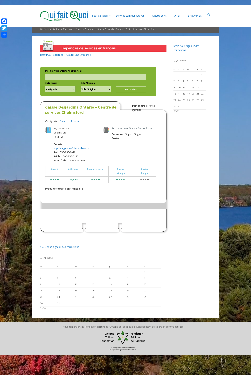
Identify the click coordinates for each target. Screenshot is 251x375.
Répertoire (68, 29)
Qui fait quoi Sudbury (50, 29)
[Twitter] (4, 28)
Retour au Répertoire (51, 54)
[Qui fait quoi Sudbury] (64, 16)
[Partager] (4, 34)
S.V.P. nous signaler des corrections (59, 247)
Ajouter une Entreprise (78, 54)
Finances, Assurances (85, 29)
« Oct (43, 307)
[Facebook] (4, 21)
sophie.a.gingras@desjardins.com (72, 148)
